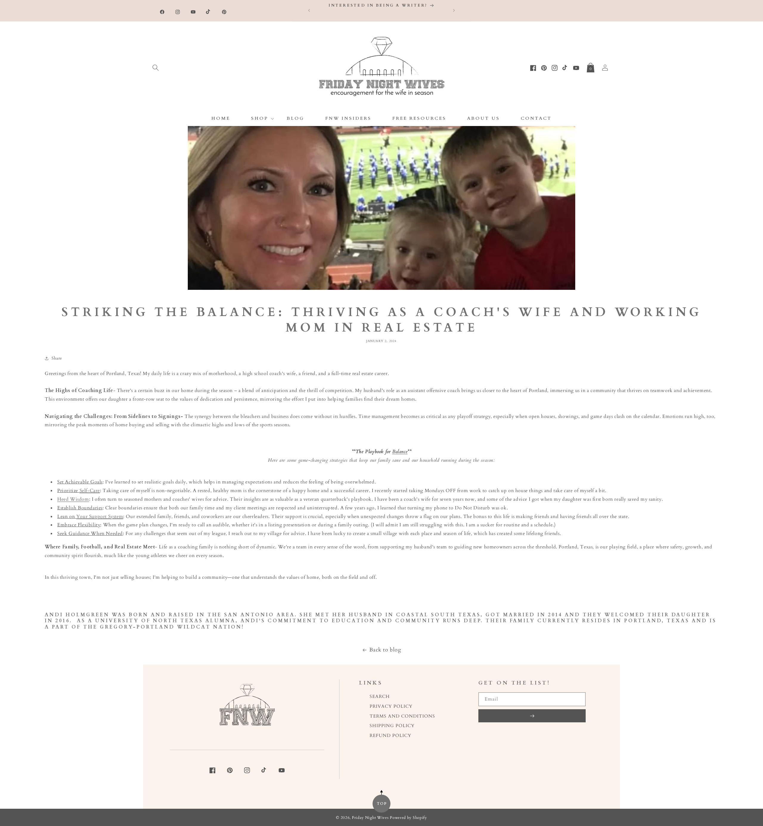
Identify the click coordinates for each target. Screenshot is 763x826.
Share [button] (57, 358)
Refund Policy (390, 735)
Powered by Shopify (408, 817)
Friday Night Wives (370, 817)
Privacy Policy (391, 706)
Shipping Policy (392, 726)
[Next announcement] (453, 10)
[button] (155, 66)
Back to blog (385, 650)
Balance (399, 451)
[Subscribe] (532, 715)
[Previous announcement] (309, 10)
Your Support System (99, 516)
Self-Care (90, 490)
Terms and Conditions (402, 716)
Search (380, 696)
